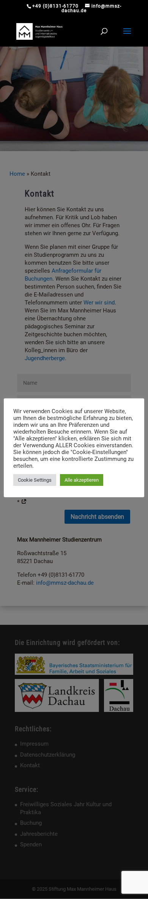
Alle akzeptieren (82, 480)
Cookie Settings (35, 480)
